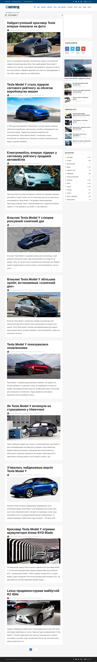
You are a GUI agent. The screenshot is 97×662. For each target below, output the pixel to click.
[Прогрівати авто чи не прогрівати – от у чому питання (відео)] (68, 136)
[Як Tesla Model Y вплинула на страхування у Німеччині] (33, 427)
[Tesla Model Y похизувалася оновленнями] (33, 366)
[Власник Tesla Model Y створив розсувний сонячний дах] (33, 239)
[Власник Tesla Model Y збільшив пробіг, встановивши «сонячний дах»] (33, 304)
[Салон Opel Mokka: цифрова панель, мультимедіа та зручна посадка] (78, 68)
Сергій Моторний (14, 30)
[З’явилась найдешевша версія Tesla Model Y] (33, 489)
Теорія (54, 7)
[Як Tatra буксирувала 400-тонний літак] (68, 85)
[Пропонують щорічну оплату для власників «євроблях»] (68, 129)
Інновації (69, 7)
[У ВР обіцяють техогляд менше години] (68, 122)
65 (84, 123)
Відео (80, 7)
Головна (10, 12)
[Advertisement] (78, 26)
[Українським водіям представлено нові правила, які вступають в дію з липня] (68, 115)
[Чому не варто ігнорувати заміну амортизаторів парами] (68, 99)
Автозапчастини (16, 1)
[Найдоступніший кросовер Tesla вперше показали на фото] (33, 44)
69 (84, 117)
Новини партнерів (72, 177)
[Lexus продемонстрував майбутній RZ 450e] (33, 612)
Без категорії (71, 164)
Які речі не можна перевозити (82, 141)
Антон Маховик (13, 598)
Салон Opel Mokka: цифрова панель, (77, 78)
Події (38, 7)
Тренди (84, 7)
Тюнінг (89, 7)
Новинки (43, 7)
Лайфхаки (49, 7)
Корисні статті (71, 170)
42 (84, 142)
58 (84, 130)
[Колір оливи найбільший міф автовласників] (68, 92)
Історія (75, 7)
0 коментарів (38, 30)
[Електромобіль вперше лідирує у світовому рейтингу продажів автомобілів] (33, 178)
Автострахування (28, 1)
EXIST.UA (7, 1)
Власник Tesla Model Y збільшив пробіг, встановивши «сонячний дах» (31, 283)
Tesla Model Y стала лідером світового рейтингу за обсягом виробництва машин (30, 88)
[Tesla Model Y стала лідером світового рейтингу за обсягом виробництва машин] (33, 109)
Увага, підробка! (62, 7)
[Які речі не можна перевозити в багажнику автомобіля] (68, 143)
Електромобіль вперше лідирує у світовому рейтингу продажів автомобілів (32, 156)
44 (85, 137)
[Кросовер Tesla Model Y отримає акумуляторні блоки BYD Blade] (33, 551)
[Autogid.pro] (12, 7)
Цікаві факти (71, 199)
